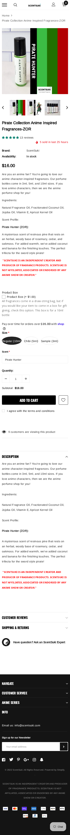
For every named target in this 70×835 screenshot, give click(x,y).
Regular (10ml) (11, 341)
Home (6, 15)
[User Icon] (53, 5)
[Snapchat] (42, 759)
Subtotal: (7, 388)
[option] (35, 61)
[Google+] (26, 759)
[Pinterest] (18, 759)
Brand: (6, 150)
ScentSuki (32, 150)
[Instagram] (34, 759)
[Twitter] (11, 759)
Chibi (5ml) (31, 341)
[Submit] (64, 746)
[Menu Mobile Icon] (4, 5)
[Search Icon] (15, 5)
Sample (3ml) (49, 341)
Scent (6, 351)
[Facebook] (3, 759)
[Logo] (34, 5)
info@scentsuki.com (27, 725)
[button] (11, 137)
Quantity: (8, 370)
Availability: (9, 156)
